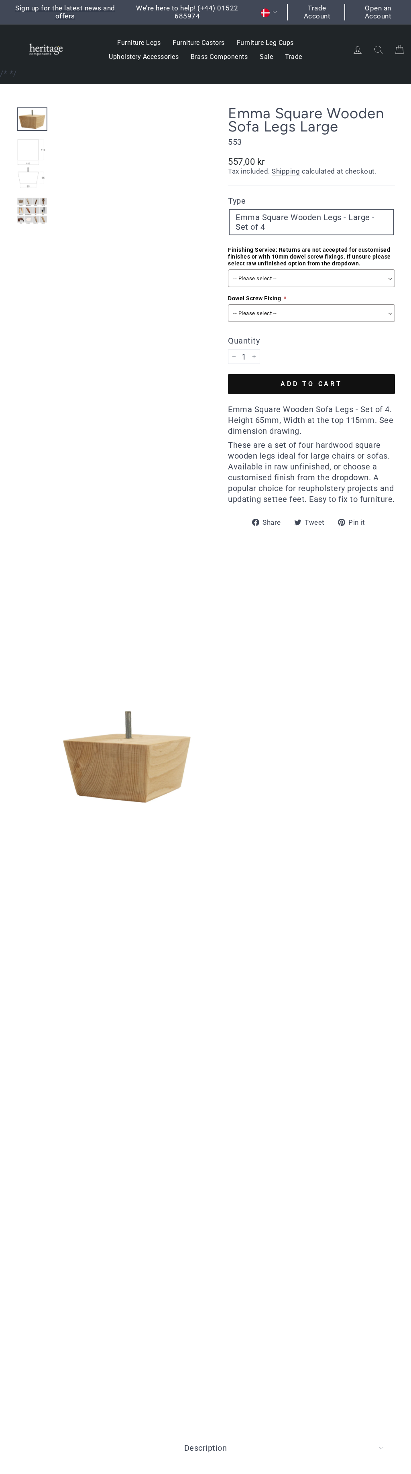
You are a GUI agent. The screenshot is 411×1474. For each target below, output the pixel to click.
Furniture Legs (139, 43)
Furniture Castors (199, 43)
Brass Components (219, 57)
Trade (293, 57)
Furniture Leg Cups (265, 43)
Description (205, 1448)
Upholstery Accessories (144, 57)
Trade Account (317, 12)
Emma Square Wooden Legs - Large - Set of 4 (305, 222)
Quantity (244, 341)
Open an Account (378, 12)
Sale (266, 57)
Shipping (286, 171)
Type (237, 201)
